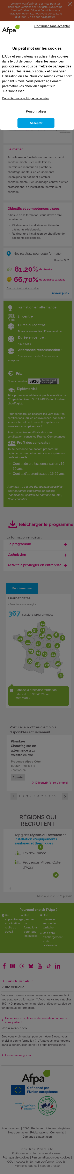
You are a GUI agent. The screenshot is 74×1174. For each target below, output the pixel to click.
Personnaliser (36, 111)
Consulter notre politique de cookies (25, 98)
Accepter (36, 123)
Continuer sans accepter (52, 26)
